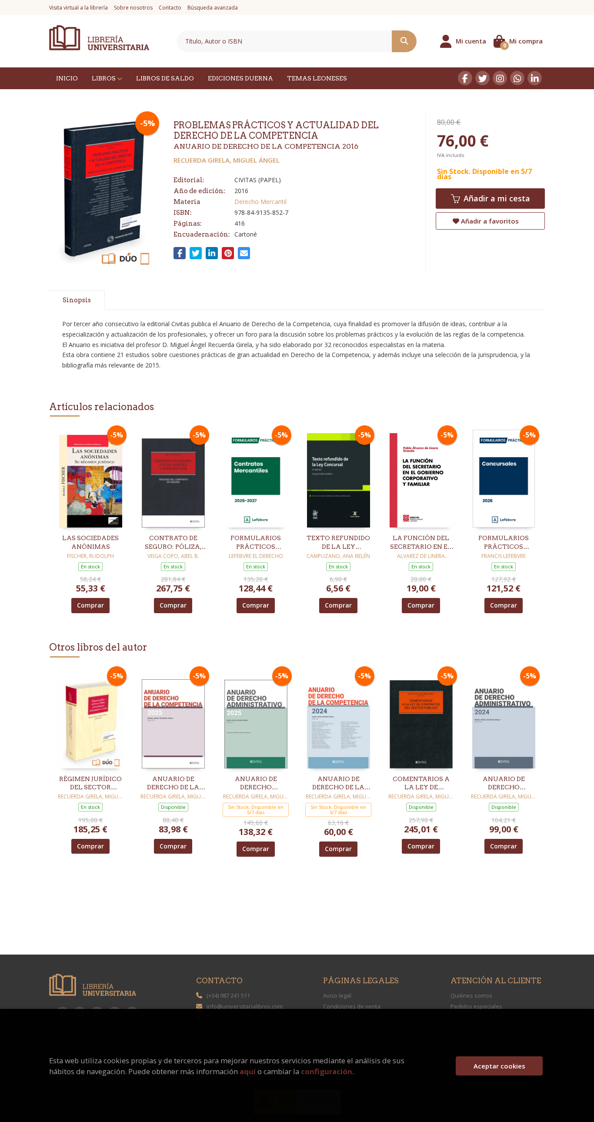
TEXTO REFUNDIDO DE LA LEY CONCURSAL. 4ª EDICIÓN (338, 542)
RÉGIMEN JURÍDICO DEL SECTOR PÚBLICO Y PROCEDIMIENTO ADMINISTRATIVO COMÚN (90, 783)
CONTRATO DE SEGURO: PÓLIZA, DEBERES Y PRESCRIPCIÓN (173, 542)
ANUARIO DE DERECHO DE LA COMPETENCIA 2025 (173, 783)
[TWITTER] (482, 78)
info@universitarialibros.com (245, 1006)
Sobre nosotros (133, 7)
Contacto (170, 7)
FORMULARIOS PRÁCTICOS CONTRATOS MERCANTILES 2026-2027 (255, 542)
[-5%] (90, 478)
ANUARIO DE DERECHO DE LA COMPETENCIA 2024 (338, 783)
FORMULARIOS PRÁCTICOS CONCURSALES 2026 (503, 542)
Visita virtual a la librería (78, 7)
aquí (248, 1071)
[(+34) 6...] (517, 78)
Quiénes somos (471, 995)
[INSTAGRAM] (500, 78)
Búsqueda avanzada (212, 7)
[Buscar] (404, 41)
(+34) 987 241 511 (228, 995)
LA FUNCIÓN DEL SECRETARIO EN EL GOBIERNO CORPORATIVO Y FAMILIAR (421, 542)
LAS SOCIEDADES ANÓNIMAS (90, 542)
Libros (104, 78)
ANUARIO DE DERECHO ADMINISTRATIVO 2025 (256, 783)
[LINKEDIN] (534, 78)
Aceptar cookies (499, 1066)
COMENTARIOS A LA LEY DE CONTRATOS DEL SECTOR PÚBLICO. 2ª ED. (421, 783)
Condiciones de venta (351, 1006)
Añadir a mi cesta (495, 198)
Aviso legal (337, 995)
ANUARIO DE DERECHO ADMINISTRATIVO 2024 (504, 783)
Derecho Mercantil (260, 201)
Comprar (90, 605)
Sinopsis (77, 300)
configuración (326, 1071)
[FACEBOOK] (465, 78)
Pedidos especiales (476, 1006)
